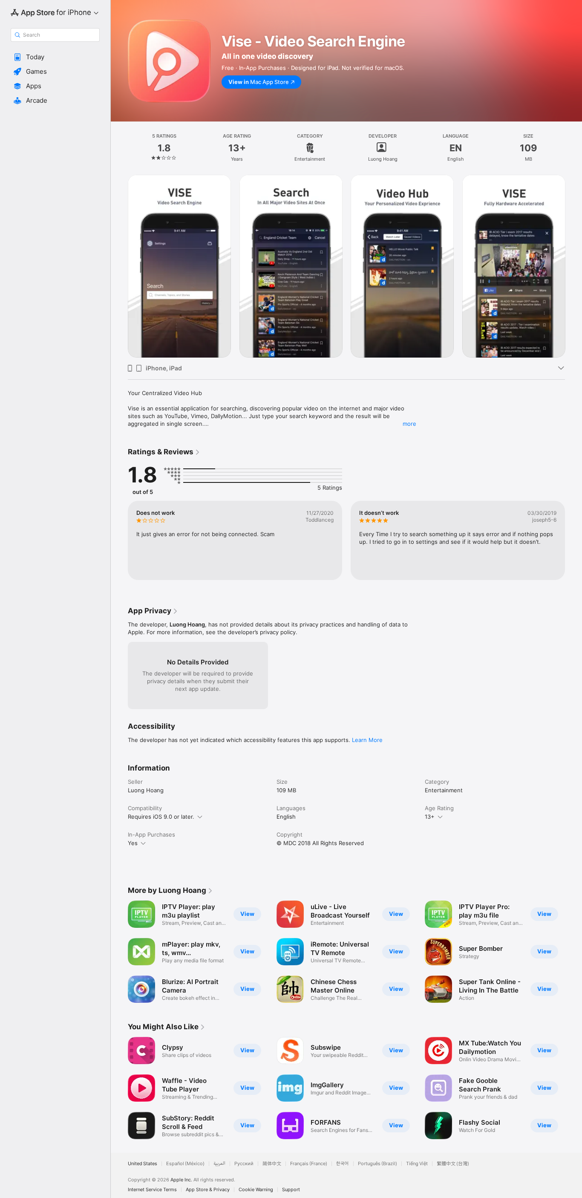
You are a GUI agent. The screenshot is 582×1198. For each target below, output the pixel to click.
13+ (430, 816)
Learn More (367, 739)
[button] (55, 57)
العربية (219, 1163)
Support (291, 1189)
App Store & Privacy (208, 1189)
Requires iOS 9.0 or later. (161, 816)
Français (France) (308, 1163)
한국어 (342, 1163)
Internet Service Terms (152, 1189)
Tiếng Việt (417, 1163)
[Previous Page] (119, 951)
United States (142, 1163)
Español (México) (185, 1163)
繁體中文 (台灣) (453, 1163)
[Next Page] (573, 951)
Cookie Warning (256, 1189)
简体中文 (271, 1163)
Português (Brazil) (377, 1163)
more (409, 423)
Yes (133, 843)
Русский (244, 1163)
